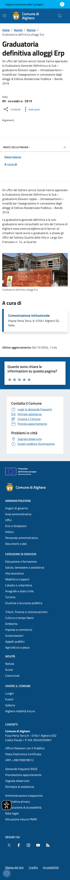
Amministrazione (18, 501)
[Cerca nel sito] (59, 15)
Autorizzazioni (14, 635)
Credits (33, 867)
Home (6, 30)
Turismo (10, 597)
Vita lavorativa (14, 573)
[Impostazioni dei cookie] (6, 873)
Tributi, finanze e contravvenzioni (26, 612)
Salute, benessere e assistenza (24, 567)
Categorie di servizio (20, 554)
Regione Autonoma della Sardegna (24, 4)
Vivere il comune (18, 686)
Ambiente (11, 623)
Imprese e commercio (18, 629)
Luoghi (9, 693)
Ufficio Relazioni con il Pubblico (24, 748)
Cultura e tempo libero (19, 618)
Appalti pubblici (15, 641)
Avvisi (9, 669)
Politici (9, 532)
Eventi (9, 699)
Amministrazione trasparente (24, 795)
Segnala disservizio (17, 781)
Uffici (8, 520)
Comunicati (12, 675)
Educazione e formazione (21, 561)
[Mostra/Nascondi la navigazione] (4, 15)
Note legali (12, 813)
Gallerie (10, 705)
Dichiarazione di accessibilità (23, 807)
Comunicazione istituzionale (29, 315)
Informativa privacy (17, 801)
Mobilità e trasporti (17, 579)
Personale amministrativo (21, 538)
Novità (18, 30)
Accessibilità (51, 867)
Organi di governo (16, 508)
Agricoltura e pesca (17, 647)
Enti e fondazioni (16, 526)
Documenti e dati (16, 543)
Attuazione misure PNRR (21, 819)
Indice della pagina (15, 147)
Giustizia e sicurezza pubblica (23, 603)
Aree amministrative (18, 514)
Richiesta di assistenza (19, 786)
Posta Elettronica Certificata (23, 754)
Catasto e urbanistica (18, 585)
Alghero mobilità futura (20, 711)
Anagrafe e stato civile (19, 591)
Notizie (31, 30)
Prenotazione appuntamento (23, 775)
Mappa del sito (14, 867)
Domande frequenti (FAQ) (21, 769)
